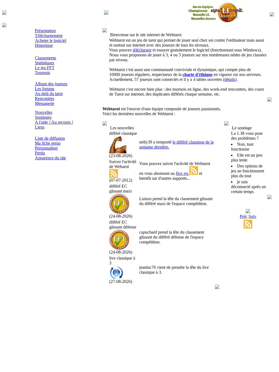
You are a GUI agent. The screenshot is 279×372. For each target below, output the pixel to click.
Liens (39, 127)
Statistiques (44, 62)
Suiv (252, 216)
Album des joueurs (51, 83)
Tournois (42, 72)
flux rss (182, 173)
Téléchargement (48, 35)
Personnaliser (46, 148)
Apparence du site (50, 157)
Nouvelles (43, 112)
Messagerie (44, 103)
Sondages (43, 117)
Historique (44, 45)
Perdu (40, 153)
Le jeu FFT (44, 67)
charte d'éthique (198, 74)
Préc (243, 216)
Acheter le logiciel (50, 40)
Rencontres (44, 98)
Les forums (44, 88)
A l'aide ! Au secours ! (54, 122)
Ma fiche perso (47, 143)
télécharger (142, 50)
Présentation (45, 30)
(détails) (229, 79)
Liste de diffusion (50, 138)
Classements (45, 58)
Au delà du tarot (49, 93)
